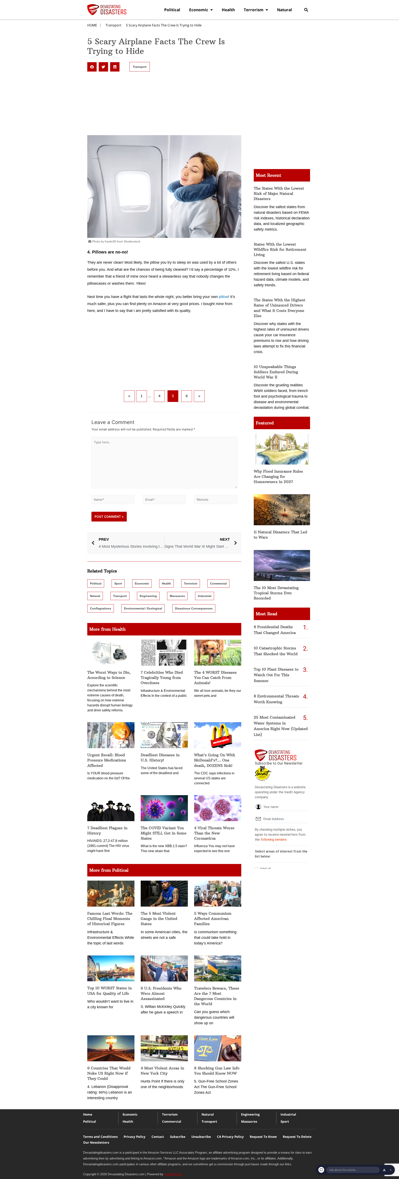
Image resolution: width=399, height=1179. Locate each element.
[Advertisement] (164, 104)
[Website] (215, 500)
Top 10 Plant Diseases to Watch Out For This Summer (276, 675)
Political (172, 9)
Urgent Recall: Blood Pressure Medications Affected (106, 760)
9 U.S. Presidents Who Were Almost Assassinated (161, 993)
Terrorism (254, 9)
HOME (92, 25)
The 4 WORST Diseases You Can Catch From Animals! (215, 677)
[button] (306, 9)
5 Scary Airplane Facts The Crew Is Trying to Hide (164, 25)
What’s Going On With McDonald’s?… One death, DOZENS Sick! (214, 760)
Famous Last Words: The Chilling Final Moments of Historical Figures (109, 918)
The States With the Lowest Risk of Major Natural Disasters (279, 193)
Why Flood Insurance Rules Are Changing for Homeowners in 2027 (278, 476)
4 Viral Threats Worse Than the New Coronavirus (214, 833)
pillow (223, 297)
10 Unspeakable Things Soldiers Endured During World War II (276, 371)
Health (228, 9)
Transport (113, 25)
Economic (198, 9)
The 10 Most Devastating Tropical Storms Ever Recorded (276, 593)
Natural (284, 9)
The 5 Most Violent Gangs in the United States (159, 918)
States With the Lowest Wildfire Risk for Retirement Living (280, 249)
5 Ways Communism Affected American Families (213, 918)
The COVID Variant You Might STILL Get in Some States (163, 833)
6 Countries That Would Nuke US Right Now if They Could (109, 1073)
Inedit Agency (173, 1174)
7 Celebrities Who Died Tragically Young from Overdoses (162, 677)
